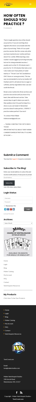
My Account (8, 275)
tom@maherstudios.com (12, 368)
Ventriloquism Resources (12, 286)
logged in (15, 159)
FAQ (5, 278)
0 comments (8, 28)
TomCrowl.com (9, 359)
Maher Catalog (9, 271)
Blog (5, 268)
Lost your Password (9, 214)
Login (5, 264)
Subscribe (9, 183)
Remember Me (11, 206)
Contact (6, 282)
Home (6, 261)
